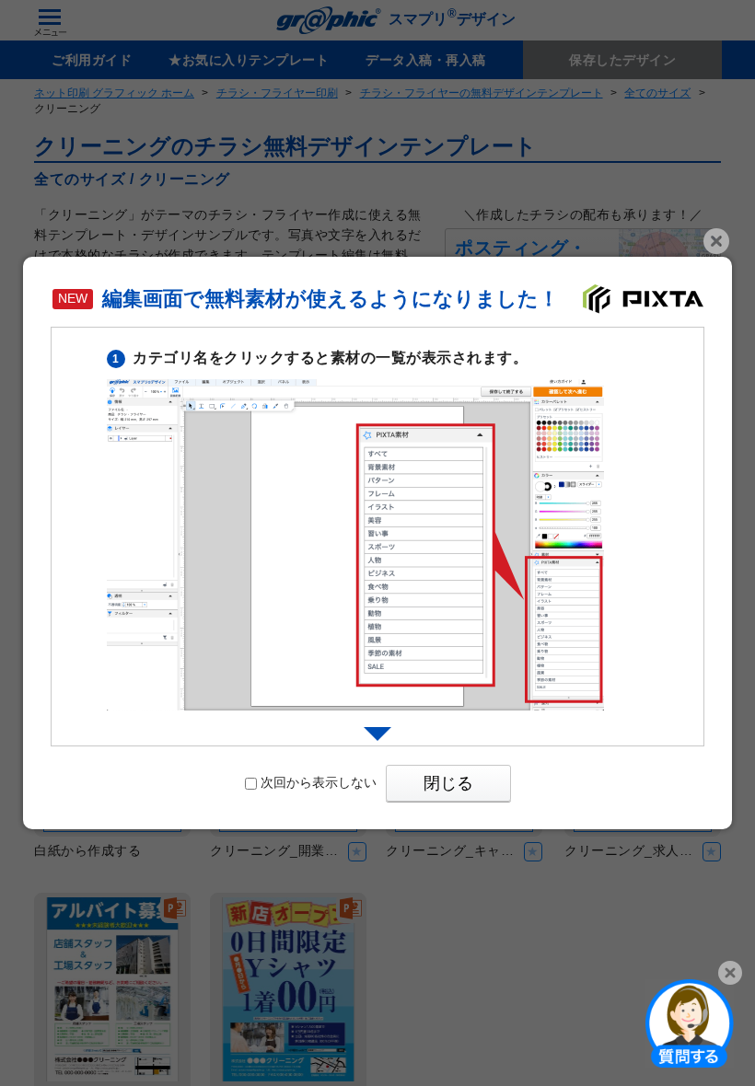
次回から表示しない (319, 782)
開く (690, 1022)
